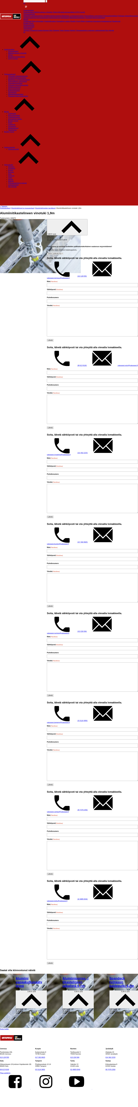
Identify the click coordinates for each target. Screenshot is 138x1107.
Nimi (52, 281)
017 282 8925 (40, 1057)
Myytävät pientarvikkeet (66, 12)
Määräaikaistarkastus (77, 18)
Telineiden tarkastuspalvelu (33, 16)
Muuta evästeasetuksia (8, 1106)
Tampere (56, 30)
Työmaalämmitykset (110, 16)
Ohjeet (55, 12)
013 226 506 (74, 1057)
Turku (62, 30)
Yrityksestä (27, 21)
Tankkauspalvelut (29, 18)
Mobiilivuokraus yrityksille (43, 12)
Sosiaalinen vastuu (63, 21)
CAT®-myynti (80, 12)
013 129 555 (4, 1057)
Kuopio (40, 30)
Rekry (83, 21)
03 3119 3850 (40, 1069)
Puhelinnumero (53, 297)
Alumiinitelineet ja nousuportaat (22, 208)
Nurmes (46, 30)
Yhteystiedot (27, 28)
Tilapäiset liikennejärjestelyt (95, 18)
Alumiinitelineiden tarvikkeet (45, 208)
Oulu (51, 30)
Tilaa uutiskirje (5, 1073)
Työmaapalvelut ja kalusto (85, 30)
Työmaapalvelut (29, 14)
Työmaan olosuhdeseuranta (128, 16)
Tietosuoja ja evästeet (26, 1106)
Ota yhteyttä (109, 30)
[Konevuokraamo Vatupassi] (10, 19)
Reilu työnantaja (38, 21)
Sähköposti (55, 289)
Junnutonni (97, 21)
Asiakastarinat (106, 21)
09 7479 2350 (110, 1069)
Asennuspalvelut (42, 18)
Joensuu (26, 30)
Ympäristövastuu (50, 21)
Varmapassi (65, 18)
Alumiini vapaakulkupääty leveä (29, 982)
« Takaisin (3, 206)
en (24, 3)
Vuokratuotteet (28, 10)
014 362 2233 (110, 1057)
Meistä (25, 19)
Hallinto (72, 30)
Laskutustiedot (100, 30)
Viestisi (53, 305)
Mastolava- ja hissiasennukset (73, 16)
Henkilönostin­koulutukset (52, 16)
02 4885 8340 (75, 1069)
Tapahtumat (116, 21)
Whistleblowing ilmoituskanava (46, 1106)
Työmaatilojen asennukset (93, 16)
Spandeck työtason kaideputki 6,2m (121, 982)
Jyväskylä (33, 30)
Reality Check (75, 21)
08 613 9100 (4, 1069)
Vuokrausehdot (28, 25)
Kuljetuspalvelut (55, 18)
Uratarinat (89, 21)
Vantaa (67, 30)
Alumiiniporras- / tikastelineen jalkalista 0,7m (75, 982)
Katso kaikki (4, 1029)
